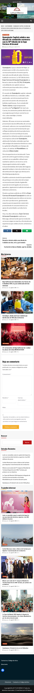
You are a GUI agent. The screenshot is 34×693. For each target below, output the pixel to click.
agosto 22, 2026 (14, 521)
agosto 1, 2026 (13, 352)
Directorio (4, 664)
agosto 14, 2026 (14, 552)
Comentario (6, 374)
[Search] (31, 20)
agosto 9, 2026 (13, 287)
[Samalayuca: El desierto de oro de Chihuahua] (17, 634)
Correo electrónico (22, 399)
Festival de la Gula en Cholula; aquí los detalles (18, 246)
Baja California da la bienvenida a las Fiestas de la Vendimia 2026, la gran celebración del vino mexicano (16, 284)
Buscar (4, 436)
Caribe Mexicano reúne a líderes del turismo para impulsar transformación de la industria (15, 463)
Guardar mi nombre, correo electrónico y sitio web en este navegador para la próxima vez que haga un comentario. (16, 419)
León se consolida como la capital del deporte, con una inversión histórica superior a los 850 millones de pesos (16, 457)
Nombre (5, 398)
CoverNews (19, 690)
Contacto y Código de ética (9, 660)
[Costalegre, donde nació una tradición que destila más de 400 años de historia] (17, 302)
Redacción (6, 47)
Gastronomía (6, 34)
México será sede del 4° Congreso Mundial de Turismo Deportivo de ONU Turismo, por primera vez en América (16, 470)
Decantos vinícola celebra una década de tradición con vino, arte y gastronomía (14, 240)
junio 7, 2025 (14, 47)
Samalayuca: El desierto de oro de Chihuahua (16, 483)
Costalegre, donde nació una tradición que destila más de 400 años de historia (14, 317)
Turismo (5, 511)
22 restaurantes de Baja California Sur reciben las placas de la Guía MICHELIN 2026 (16, 349)
